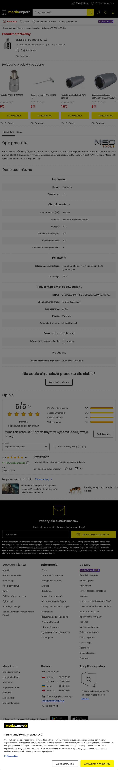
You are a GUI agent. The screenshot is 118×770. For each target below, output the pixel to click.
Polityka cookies (11, 756)
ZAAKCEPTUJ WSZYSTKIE (97, 763)
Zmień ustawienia (65, 763)
